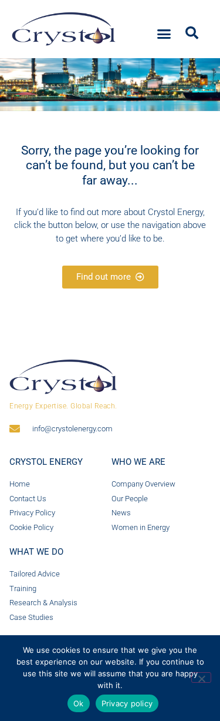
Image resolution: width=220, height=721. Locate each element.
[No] (201, 677)
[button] (164, 34)
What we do (36, 551)
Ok (78, 703)
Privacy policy (127, 703)
